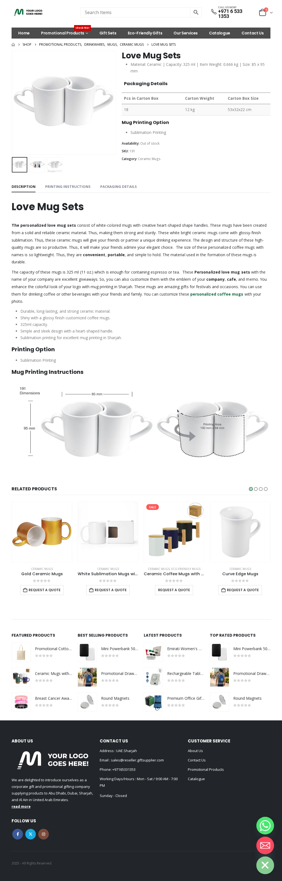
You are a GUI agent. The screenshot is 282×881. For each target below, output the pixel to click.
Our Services (185, 33)
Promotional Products (65, 32)
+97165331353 (123, 769)
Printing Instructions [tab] (68, 186)
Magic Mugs (252, 569)
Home (24, 33)
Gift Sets (107, 33)
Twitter (30, 834)
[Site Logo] (28, 12)
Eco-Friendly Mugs (119, 569)
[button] (13, 103)
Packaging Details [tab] (118, 186)
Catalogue (219, 33)
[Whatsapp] (265, 825)
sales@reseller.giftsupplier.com (137, 760)
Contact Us (253, 33)
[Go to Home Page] (13, 44)
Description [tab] (24, 186)
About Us (195, 750)
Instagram (43, 834)
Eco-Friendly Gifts (145, 33)
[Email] (265, 845)
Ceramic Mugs (149, 158)
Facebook (17, 834)
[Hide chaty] (265, 865)
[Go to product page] (42, 532)
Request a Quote (45, 590)
